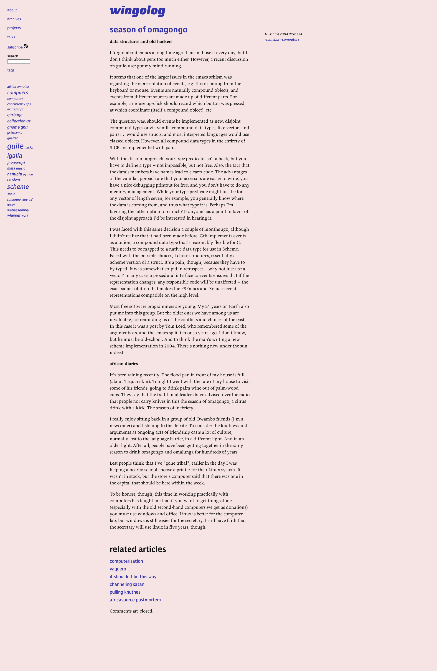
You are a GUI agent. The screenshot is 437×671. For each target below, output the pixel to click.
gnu (24, 126)
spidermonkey (17, 199)
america (23, 86)
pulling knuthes (125, 592)
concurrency (16, 104)
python (28, 174)
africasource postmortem (135, 600)
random (13, 179)
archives (14, 18)
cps (28, 104)
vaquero (118, 569)
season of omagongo (149, 29)
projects (14, 27)
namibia (14, 173)
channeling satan (127, 584)
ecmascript (15, 109)
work (24, 215)
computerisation (126, 561)
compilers (17, 92)
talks (11, 36)
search (12, 55)
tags (10, 70)
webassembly (18, 210)
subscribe (15, 47)
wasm (11, 205)
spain (11, 194)
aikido (11, 86)
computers (15, 98)
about (12, 10)
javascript (16, 162)
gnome (13, 126)
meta (11, 168)
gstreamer (15, 132)
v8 (30, 199)
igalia (14, 155)
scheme (18, 186)
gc (28, 121)
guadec (12, 138)
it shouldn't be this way (133, 576)
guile (15, 145)
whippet (13, 215)
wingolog (137, 9)
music (20, 168)
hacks (29, 147)
